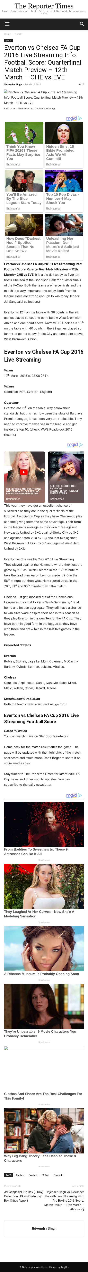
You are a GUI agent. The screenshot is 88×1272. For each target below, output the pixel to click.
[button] (7, 24)
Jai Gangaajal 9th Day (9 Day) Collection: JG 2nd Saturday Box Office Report (23, 1196)
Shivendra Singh (13, 84)
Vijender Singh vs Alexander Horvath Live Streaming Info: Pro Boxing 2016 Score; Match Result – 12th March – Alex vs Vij (64, 1200)
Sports (18, 34)
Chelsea (20, 1175)
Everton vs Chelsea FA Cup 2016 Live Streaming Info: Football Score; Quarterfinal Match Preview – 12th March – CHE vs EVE (42, 62)
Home (7, 34)
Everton (33, 1175)
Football (58, 1175)
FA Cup (45, 1175)
